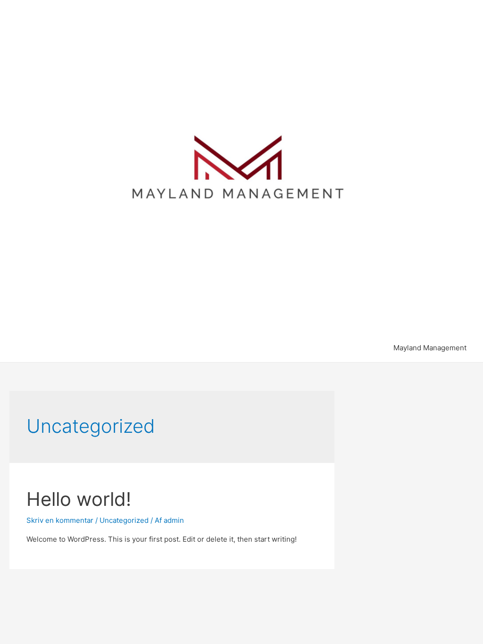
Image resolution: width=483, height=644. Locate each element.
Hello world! (78, 499)
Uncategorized (124, 520)
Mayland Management (429, 347)
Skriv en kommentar (59, 520)
